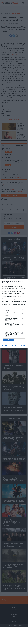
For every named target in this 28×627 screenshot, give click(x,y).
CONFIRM (9, 339)
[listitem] (14, 310)
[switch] (22, 313)
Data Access (14, 345)
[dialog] (14, 313)
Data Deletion (5, 345)
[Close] (24, 281)
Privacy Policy (22, 345)
